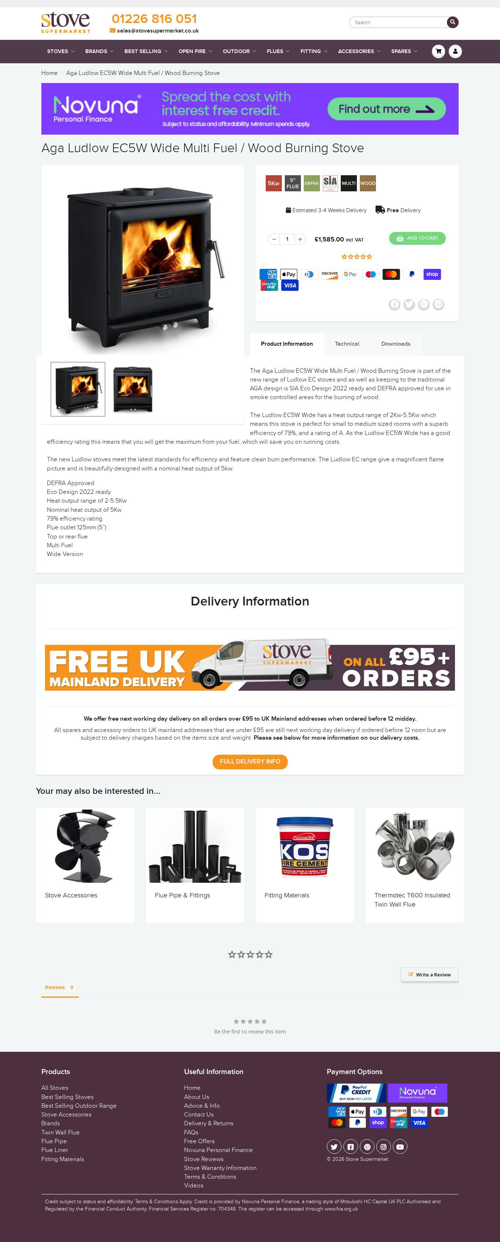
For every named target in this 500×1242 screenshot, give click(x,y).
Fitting (311, 51)
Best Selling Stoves (67, 1097)
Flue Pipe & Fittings (182, 895)
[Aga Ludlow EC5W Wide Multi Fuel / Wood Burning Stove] (143, 264)
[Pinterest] (367, 1146)
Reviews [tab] (55, 987)
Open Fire (192, 51)
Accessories (356, 51)
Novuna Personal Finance (218, 1150)
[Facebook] (350, 1146)
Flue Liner (54, 1150)
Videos (194, 1185)
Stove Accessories (71, 895)
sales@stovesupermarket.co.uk (157, 31)
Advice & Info (202, 1106)
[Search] (453, 22)
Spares (401, 51)
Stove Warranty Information (220, 1168)
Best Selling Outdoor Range (79, 1106)
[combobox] (404, 22)
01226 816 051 (154, 19)
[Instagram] (383, 1146)
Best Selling (142, 51)
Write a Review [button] (433, 974)
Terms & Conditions (210, 1177)
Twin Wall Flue (60, 1132)
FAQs (191, 1132)
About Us (196, 1097)
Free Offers (199, 1141)
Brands (96, 51)
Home (49, 73)
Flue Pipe (54, 1141)
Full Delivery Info (250, 762)
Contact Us (199, 1114)
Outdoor (236, 51)
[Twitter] (334, 1146)
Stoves (57, 51)
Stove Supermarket (367, 1159)
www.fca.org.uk (341, 1209)
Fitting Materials (287, 895)
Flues (275, 51)
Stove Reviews (204, 1159)
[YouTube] (400, 1146)
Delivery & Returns (209, 1123)
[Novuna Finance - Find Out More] (250, 109)
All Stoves (54, 1088)
